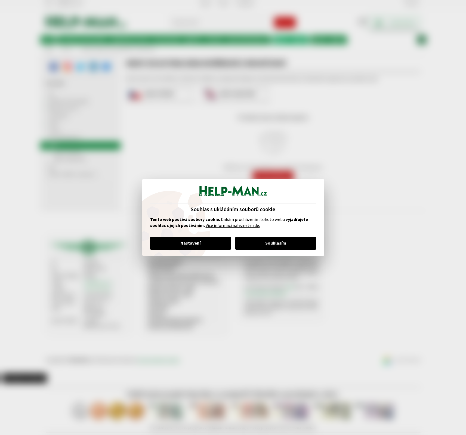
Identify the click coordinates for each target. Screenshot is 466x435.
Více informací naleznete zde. (233, 226)
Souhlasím (275, 243)
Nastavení (190, 243)
